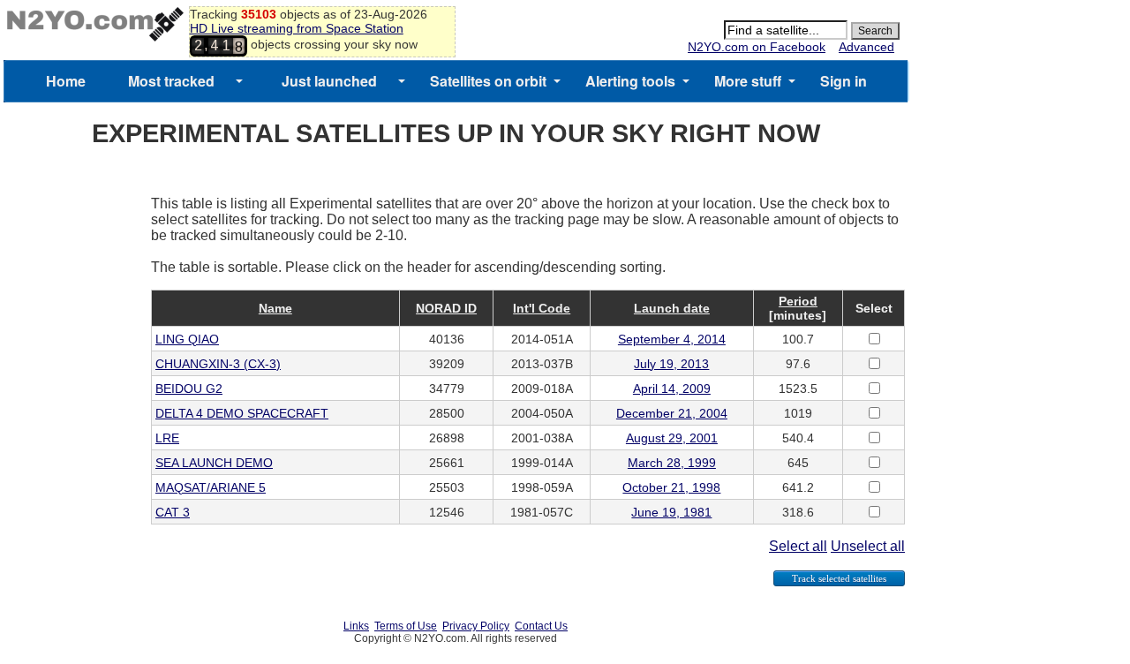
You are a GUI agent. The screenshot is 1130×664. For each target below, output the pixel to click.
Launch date (672, 308)
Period (798, 301)
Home (66, 81)
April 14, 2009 (672, 388)
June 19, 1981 (671, 512)
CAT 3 (172, 512)
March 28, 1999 (672, 463)
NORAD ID (446, 308)
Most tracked (171, 81)
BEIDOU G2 (188, 388)
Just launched (329, 81)
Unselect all (868, 546)
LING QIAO (187, 339)
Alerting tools (630, 81)
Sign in (843, 81)
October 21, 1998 (671, 487)
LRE (167, 438)
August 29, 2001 (672, 438)
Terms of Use (405, 626)
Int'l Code (541, 308)
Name (275, 308)
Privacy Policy (475, 626)
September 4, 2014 (672, 339)
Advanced (866, 47)
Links (356, 626)
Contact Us (541, 626)
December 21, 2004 (671, 413)
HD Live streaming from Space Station (296, 28)
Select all (798, 546)
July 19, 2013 (671, 364)
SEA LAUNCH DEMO (214, 463)
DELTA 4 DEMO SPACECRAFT (241, 413)
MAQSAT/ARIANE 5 (210, 487)
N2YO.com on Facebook (756, 47)
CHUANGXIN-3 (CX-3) (218, 364)
